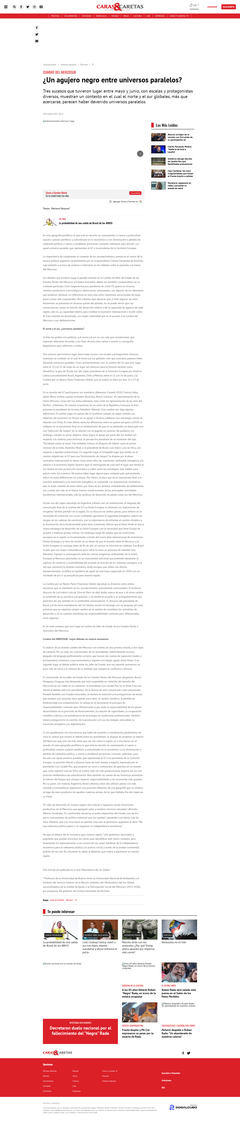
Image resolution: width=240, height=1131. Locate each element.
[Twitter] (36, 34)
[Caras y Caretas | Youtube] (41, 6)
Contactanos (166, 1080)
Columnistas (70, 16)
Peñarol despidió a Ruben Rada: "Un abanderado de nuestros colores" (177, 1033)
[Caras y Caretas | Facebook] (21, 6)
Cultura (137, 16)
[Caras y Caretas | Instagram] (34, 6)
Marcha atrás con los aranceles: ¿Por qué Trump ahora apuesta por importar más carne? (138, 947)
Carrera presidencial (53, 935)
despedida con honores (80, 1022)
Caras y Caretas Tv (179, 16)
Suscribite (135, 193)
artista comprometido (132, 1025)
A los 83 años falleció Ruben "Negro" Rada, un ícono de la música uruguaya (139, 993)
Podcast (105, 1076)
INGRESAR (212, 6)
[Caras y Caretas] (57, 1055)
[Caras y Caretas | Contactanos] (194, 1052)
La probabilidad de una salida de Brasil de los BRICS (85, 223)
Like (148, 16)
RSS (163, 1087)
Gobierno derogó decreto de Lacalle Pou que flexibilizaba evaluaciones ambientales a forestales (180, 162)
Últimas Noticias (50, 1071)
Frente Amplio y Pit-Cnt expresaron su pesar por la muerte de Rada (137, 1033)
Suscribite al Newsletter (171, 1073)
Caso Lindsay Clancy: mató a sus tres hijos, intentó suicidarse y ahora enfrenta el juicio (99, 947)
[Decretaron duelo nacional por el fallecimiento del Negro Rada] (80, 990)
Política (55, 16)
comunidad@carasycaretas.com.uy (62, 1110)
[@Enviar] (36, 41)
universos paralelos (57, 900)
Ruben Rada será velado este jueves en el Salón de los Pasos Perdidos (179, 993)
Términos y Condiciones (51, 1103)
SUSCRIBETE (228, 6)
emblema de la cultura (132, 985)
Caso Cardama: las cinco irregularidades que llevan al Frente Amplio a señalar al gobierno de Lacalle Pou (180, 174)
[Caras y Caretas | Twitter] (27, 6)
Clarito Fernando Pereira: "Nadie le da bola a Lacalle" (180, 149)
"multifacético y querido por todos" (179, 1025)
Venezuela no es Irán (174, 942)
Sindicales (101, 16)
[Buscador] (14, 6)
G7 (76, 900)
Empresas (160, 16)
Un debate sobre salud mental (96, 935)
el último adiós (169, 985)
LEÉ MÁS (62, 219)
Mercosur (69, 900)
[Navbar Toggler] (8, 6)
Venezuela (168, 935)
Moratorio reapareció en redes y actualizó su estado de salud (179, 186)
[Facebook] (36, 27)
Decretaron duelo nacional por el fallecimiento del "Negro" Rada (80, 1030)
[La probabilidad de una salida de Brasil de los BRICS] (50, 223)
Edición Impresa (109, 1081)
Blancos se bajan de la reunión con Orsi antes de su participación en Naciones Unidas (180, 138)
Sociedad (86, 16)
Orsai (126, 16)
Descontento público (132, 935)
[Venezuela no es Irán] (179, 938)
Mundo (115, 16)
